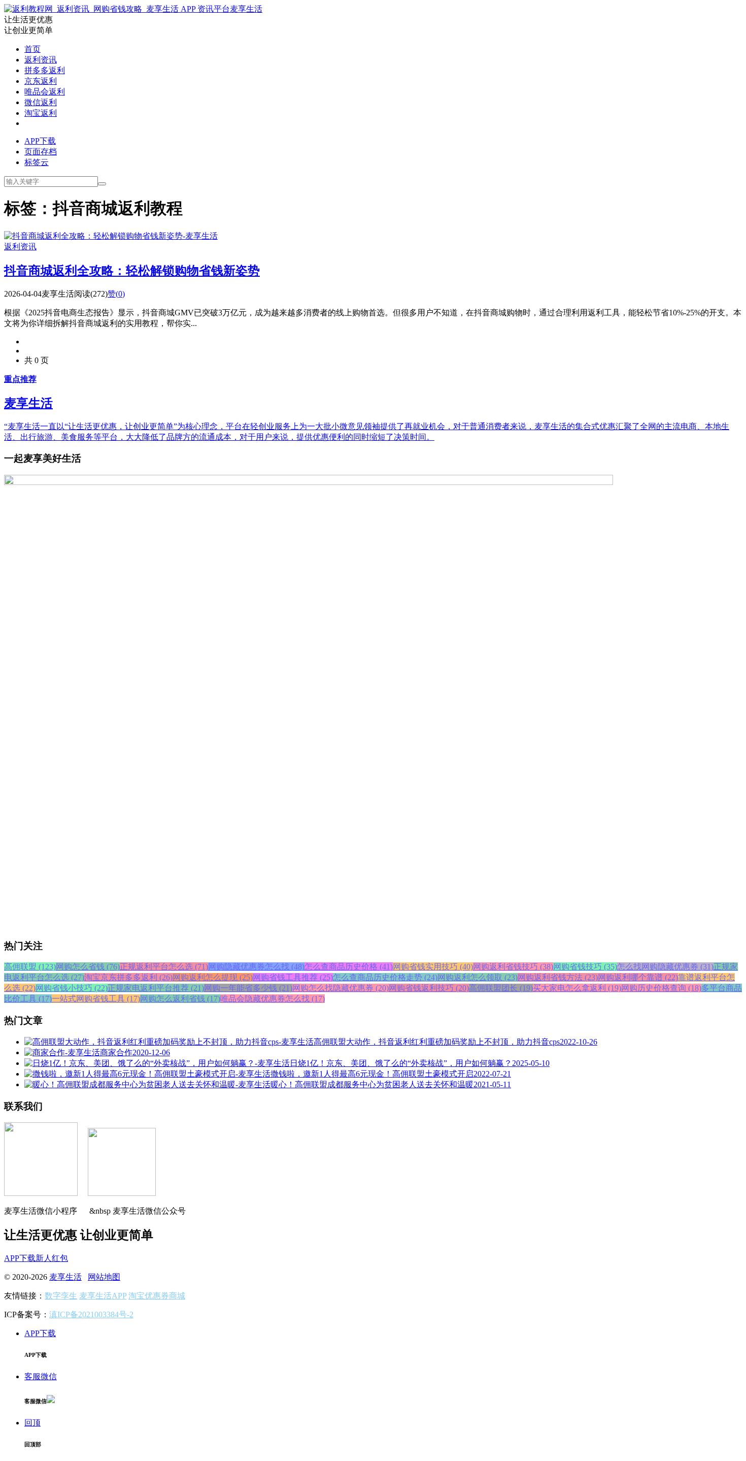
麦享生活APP (102, 1295)
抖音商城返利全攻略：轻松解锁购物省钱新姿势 (132, 270)
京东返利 (40, 81)
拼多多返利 (44, 70)
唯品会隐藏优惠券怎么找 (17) (272, 998)
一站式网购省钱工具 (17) (96, 998)
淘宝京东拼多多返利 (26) (128, 977)
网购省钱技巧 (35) (585, 966)
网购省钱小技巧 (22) (72, 988)
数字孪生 (61, 1295)
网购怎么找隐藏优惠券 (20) (340, 988)
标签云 (36, 162)
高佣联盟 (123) (30, 966)
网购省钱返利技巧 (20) (429, 988)
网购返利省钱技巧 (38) (513, 966)
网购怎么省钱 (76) (88, 966)
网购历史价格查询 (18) (661, 988)
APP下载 (40, 141)
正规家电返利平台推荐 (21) (156, 988)
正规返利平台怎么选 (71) (164, 966)
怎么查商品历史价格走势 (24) (385, 977)
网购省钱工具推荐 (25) (293, 977)
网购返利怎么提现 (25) (213, 977)
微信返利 (40, 102)
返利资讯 (40, 59)
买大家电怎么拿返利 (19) (577, 988)
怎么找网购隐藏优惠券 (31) (665, 966)
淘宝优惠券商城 (156, 1295)
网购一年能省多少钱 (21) (248, 988)
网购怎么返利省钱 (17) (180, 998)
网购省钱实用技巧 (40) (433, 966)
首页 (32, 49)
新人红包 (52, 1258)
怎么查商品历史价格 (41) (348, 966)
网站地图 (104, 1277)
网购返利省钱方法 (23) (558, 977)
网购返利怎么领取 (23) (477, 977)
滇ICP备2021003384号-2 (91, 1314)
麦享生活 (246, 9)
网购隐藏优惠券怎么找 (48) (256, 966)
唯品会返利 (44, 91)
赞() (116, 293)
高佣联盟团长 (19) (501, 988)
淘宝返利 (40, 113)
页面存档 (40, 151)
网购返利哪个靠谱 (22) (638, 977)
